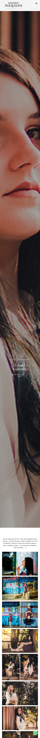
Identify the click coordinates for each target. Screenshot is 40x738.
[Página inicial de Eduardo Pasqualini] (13, 6)
